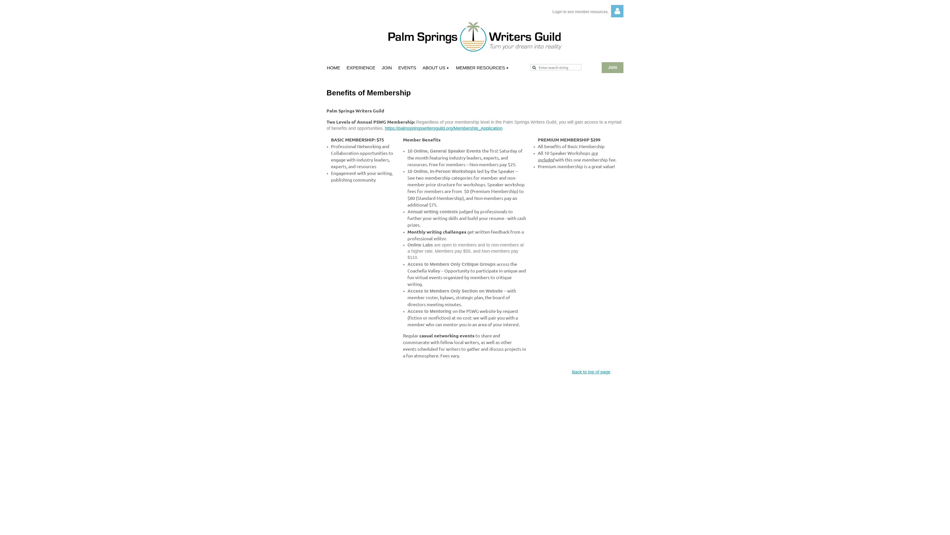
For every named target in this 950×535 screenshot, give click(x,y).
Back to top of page (591, 372)
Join (612, 67)
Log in (617, 11)
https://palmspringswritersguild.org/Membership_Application (443, 128)
